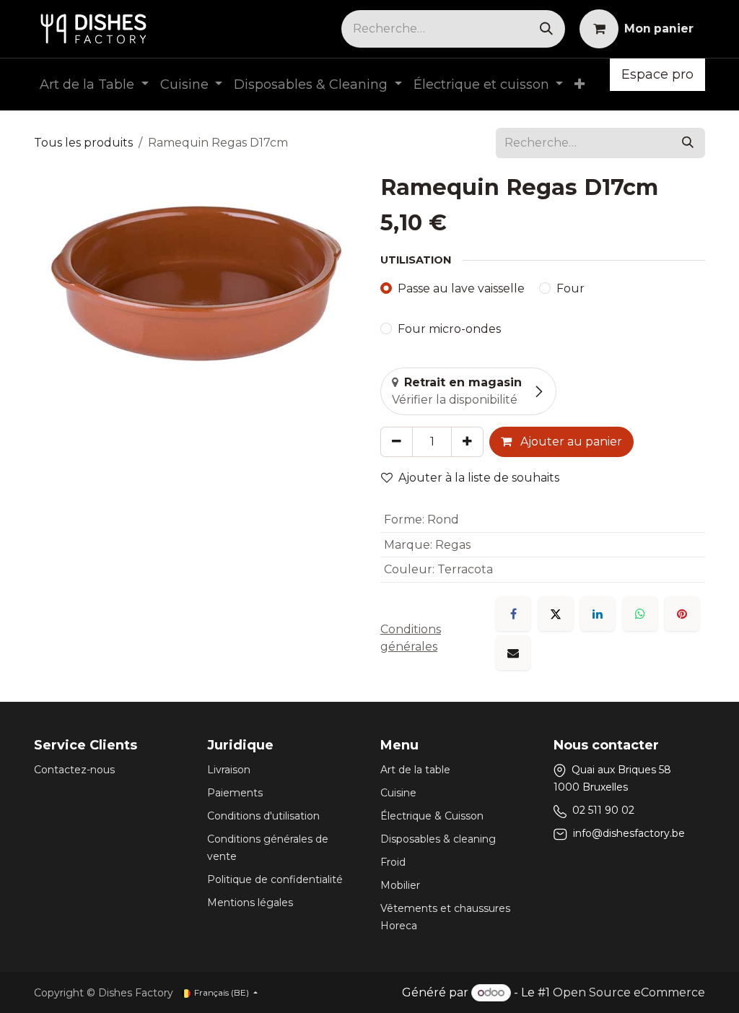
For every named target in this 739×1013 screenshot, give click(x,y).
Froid (393, 862)
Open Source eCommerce (629, 992)
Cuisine (398, 792)
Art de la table (415, 769)
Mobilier (400, 885)
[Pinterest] (682, 613)
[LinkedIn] (597, 613)
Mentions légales (250, 902)
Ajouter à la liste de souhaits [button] (478, 477)
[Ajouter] (467, 442)
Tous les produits (83, 142)
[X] (555, 613)
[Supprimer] (396, 442)
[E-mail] (513, 652)
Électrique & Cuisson (432, 815)
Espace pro (657, 74)
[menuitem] (94, 84)
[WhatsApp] (640, 613)
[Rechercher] (546, 29)
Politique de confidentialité (275, 879)
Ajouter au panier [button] (569, 441)
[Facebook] (513, 613)
